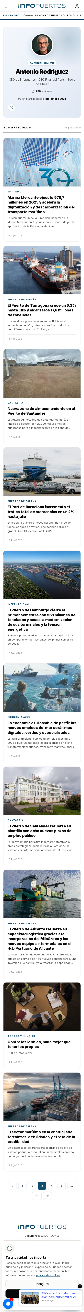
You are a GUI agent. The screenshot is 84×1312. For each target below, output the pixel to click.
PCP (69, 15)
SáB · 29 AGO (10, 15)
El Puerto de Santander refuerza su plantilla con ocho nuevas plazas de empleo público (40, 831)
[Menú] (7, 6)
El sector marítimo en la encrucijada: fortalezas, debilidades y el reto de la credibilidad (41, 1137)
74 (37, 1195)
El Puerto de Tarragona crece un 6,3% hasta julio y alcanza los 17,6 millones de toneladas (42, 310)
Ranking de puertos (48, 15)
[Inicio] (42, 6)
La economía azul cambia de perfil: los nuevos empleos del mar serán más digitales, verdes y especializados (42, 728)
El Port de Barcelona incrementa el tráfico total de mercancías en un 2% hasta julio (41, 512)
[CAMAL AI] (28, 15)
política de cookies (48, 1275)
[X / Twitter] (11, 107)
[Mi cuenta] (77, 6)
